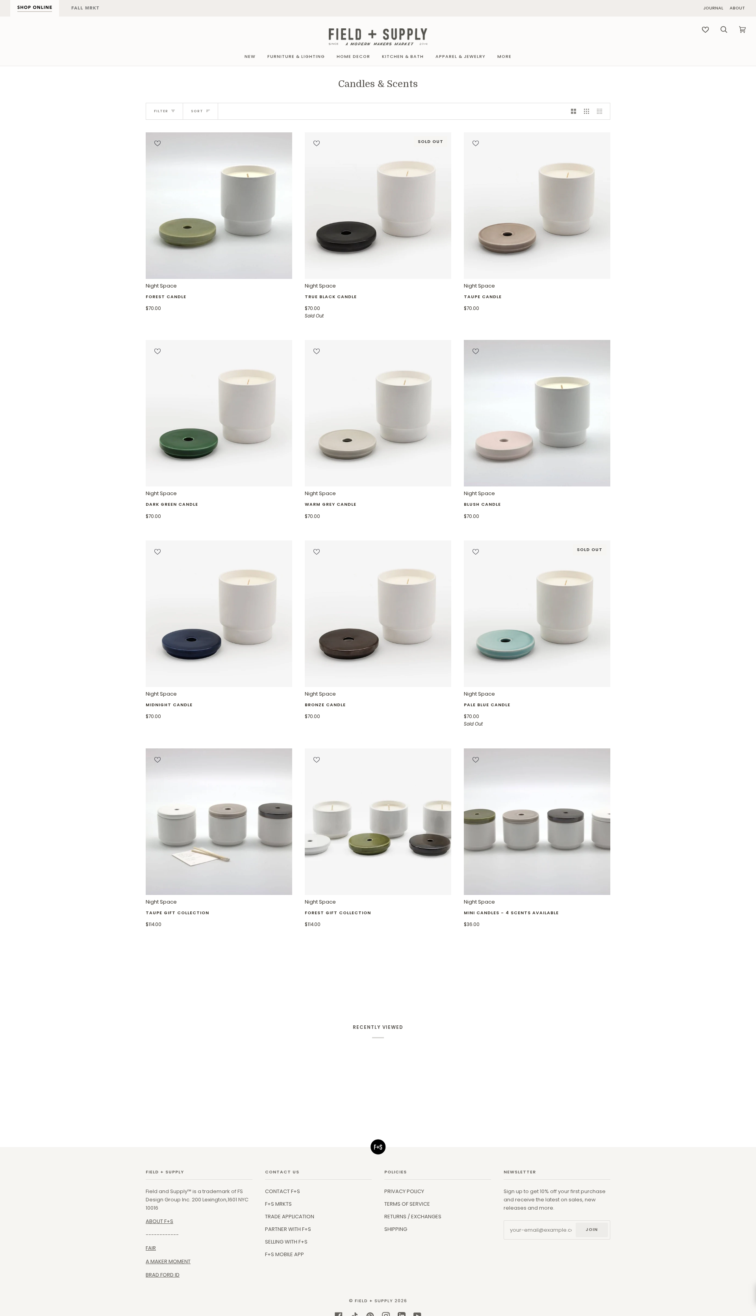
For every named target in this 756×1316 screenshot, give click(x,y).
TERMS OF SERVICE (407, 1204)
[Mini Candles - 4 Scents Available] (537, 821)
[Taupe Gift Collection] (219, 821)
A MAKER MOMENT (168, 1261)
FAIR (151, 1248)
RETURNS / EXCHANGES (412, 1216)
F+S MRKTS (278, 1204)
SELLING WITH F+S (286, 1241)
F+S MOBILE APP (284, 1254)
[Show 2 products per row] (573, 111)
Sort (197, 111)
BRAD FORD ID (163, 1275)
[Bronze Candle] (378, 613)
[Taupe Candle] (537, 205)
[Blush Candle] (537, 413)
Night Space (166, 297)
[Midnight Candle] (219, 613)
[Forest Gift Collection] (378, 821)
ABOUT (737, 8)
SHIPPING (395, 1229)
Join (592, 1229)
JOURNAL (713, 8)
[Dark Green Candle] (219, 413)
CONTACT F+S (282, 1191)
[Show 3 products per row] (586, 111)
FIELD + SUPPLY (374, 1301)
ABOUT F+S (159, 1221)
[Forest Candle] (219, 205)
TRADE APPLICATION (289, 1216)
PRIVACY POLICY (404, 1191)
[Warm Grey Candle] (378, 413)
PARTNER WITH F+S (288, 1229)
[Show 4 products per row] (601, 111)
